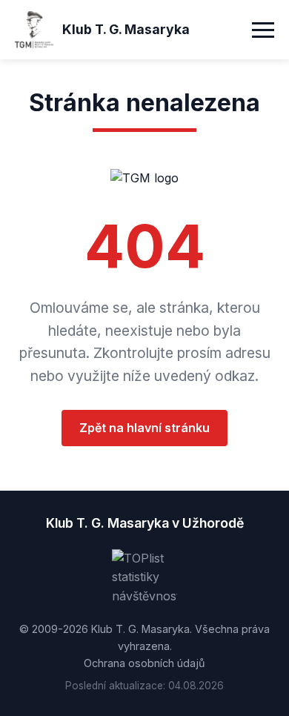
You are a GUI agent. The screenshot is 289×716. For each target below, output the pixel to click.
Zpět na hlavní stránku (144, 427)
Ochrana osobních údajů (144, 663)
